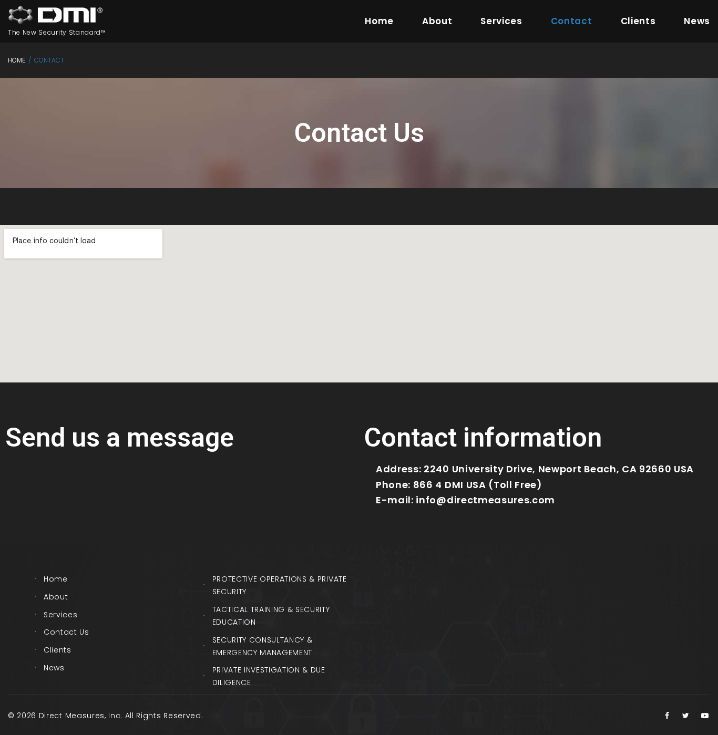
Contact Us (66, 632)
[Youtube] (705, 715)
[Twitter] (686, 715)
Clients (638, 21)
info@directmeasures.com (485, 499)
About (437, 21)
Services (501, 21)
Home (379, 21)
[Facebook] (667, 715)
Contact (571, 21)
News (697, 21)
